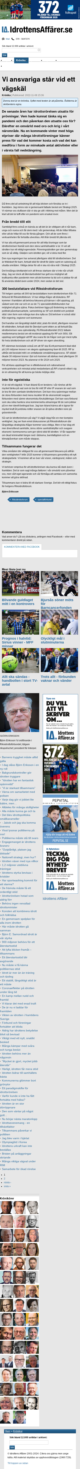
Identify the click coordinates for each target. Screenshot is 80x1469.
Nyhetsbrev (51, 60)
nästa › (7, 1182)
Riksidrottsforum (20, 499)
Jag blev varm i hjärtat (15, 1138)
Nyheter (9, 60)
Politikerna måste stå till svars (20, 838)
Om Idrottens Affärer (16, 66)
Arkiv (62, 60)
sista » (7, 1186)
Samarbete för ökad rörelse (19, 1169)
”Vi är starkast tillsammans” (18, 788)
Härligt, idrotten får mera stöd (20, 1068)
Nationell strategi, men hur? (19, 857)
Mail (8, 39)
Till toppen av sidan (18, 1463)
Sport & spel (36, 60)
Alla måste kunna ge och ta (18, 811)
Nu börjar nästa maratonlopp (19, 1119)
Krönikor (21, 60)
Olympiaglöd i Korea (14, 1142)
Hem (7, 1431)
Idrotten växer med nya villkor (20, 861)
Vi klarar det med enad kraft (19, 1003)
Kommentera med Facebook (22, 547)
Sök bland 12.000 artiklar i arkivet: (18, 46)
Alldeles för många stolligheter (20, 807)
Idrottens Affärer (37, 29)
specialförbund (44, 499)
